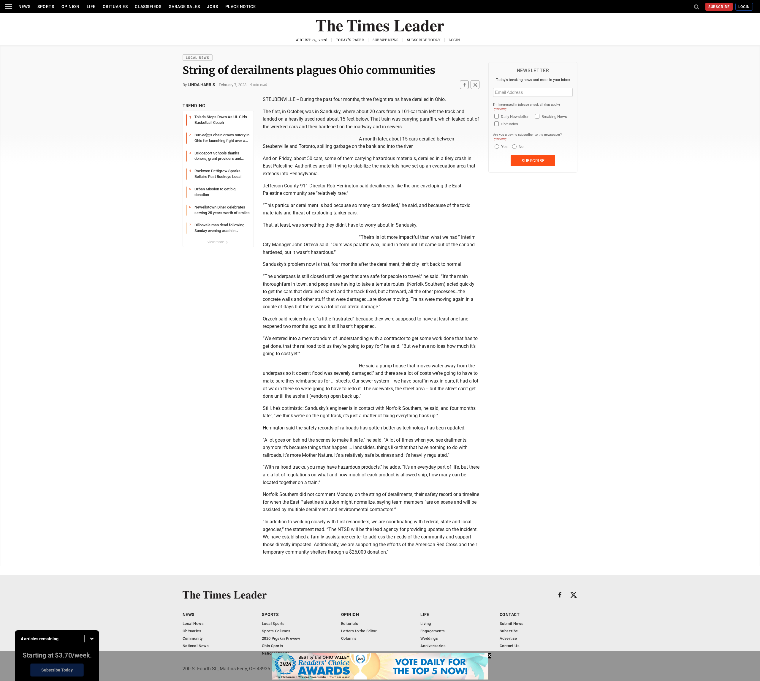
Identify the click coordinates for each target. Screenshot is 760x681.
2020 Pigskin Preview (281, 638)
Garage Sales (184, 6)
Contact (510, 614)
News (24, 6)
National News (196, 646)
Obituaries (115, 6)
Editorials (349, 623)
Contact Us (510, 646)
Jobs (212, 6)
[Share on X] (475, 85)
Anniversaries (433, 646)
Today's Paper (350, 40)
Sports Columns (276, 631)
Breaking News (554, 116)
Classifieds (148, 6)
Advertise (508, 638)
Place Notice (240, 6)
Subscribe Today (424, 40)
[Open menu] (8, 6)
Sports (45, 6)
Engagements (432, 631)
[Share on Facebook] (464, 85)
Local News (197, 58)
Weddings (429, 638)
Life (91, 6)
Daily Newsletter (514, 116)
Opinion (70, 6)
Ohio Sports (272, 646)
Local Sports (273, 623)
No (521, 146)
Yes (503, 146)
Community (193, 638)
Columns (349, 638)
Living (425, 623)
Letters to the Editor (359, 631)
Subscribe (719, 7)
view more (216, 242)
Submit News (386, 40)
